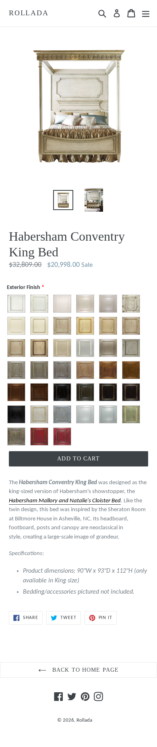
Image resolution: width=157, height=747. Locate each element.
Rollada (29, 13)
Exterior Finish (23, 288)
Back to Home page (84, 670)
